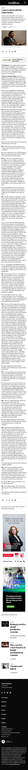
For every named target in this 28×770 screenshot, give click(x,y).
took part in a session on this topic (13, 388)
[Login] (14, 27)
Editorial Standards (6, 687)
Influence (3, 702)
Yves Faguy (5, 27)
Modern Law (4, 736)
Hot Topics (4, 697)
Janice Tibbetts (14, 672)
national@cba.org (15, 764)
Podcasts (4, 727)
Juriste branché (5, 734)
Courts (3, 710)
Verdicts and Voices (7, 729)
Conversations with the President (10, 732)
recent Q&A (9, 264)
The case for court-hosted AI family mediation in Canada (18, 650)
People (3, 8)
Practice (3, 706)
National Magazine (6, 683)
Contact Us (4, 685)
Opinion (12, 622)
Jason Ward (13, 659)
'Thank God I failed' (16, 667)
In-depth (3, 714)
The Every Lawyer (6, 730)
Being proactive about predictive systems (18, 628)
